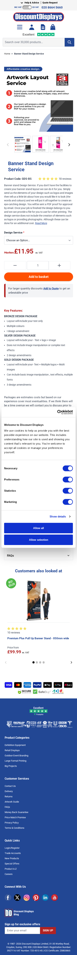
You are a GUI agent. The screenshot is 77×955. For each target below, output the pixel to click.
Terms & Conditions (14, 828)
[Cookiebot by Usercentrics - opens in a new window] (57, 412)
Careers (9, 874)
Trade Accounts (13, 853)
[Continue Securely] (69, 145)
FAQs (7, 807)
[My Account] (31, 27)
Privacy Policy (12, 822)
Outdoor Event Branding (16, 755)
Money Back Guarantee (16, 812)
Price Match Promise (15, 817)
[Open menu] (19, 27)
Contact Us (10, 786)
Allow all (38, 527)
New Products (12, 858)
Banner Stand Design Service (29, 53)
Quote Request (49, 2)
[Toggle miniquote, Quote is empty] (43, 27)
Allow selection (38, 539)
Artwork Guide (12, 801)
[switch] (68, 479)
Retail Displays (12, 750)
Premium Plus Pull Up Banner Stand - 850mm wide (38, 638)
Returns (9, 796)
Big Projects (11, 766)
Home (7, 53)
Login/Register (12, 848)
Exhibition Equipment (15, 745)
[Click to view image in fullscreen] (38, 97)
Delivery (9, 791)
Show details (58, 516)
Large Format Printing (15, 760)
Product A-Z (11, 868)
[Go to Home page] (38, 15)
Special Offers (12, 863)
